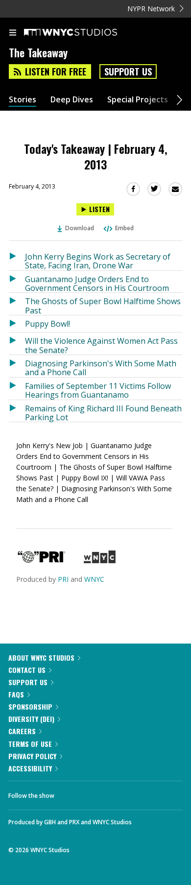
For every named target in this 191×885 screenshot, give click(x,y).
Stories (22, 99)
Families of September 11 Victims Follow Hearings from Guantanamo (98, 390)
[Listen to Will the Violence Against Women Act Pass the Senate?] (17, 344)
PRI (63, 579)
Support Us (128, 71)
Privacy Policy (32, 756)
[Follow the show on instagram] (124, 793)
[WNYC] (100, 560)
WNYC (94, 579)
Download (79, 228)
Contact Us (27, 670)
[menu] (12, 33)
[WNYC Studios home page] (83, 32)
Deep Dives (71, 99)
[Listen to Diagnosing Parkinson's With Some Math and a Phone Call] (17, 366)
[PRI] (41, 560)
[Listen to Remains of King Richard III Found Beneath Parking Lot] (17, 411)
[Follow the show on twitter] (98, 793)
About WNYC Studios (41, 657)
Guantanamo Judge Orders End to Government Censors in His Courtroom (97, 283)
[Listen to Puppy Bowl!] (17, 323)
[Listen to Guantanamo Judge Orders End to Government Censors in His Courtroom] (17, 282)
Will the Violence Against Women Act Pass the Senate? (101, 345)
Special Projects (137, 99)
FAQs (16, 694)
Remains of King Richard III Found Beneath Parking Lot (103, 412)
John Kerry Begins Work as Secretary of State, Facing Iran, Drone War (97, 260)
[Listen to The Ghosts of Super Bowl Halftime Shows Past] (17, 304)
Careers (22, 731)
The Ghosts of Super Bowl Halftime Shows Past (103, 305)
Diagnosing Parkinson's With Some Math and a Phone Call (100, 367)
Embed (124, 228)
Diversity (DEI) (31, 719)
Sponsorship (30, 706)
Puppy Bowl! (47, 323)
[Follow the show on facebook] (71, 793)
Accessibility (30, 768)
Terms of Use (30, 744)
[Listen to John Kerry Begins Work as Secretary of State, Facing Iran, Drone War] (17, 259)
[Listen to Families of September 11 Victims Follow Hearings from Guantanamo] (17, 389)
